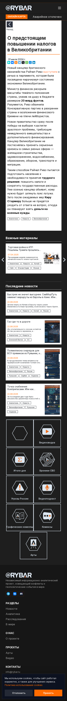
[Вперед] (64, 260)
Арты (9, 652)
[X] (23, 62)
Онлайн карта (17, 16)
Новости (25, 219)
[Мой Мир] (30, 62)
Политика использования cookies (23, 685)
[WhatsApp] (26, 62)
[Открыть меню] (59, 8)
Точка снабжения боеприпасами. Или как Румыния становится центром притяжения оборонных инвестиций (24, 388)
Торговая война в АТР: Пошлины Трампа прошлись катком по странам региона (23, 248)
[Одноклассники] (15, 62)
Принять (48, 693)
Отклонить (18, 693)
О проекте (12, 638)
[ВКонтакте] (12, 62)
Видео (10, 658)
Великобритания (40, 219)
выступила (50, 71)
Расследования (16, 619)
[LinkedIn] (33, 62)
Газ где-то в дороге (18, 321)
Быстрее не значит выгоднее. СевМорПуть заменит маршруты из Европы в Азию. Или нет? (32, 296)
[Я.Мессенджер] (8, 62)
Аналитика (13, 219)
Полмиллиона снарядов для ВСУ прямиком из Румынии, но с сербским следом (24, 352)
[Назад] (10, 24)
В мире (10, 624)
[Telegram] (19, 62)
